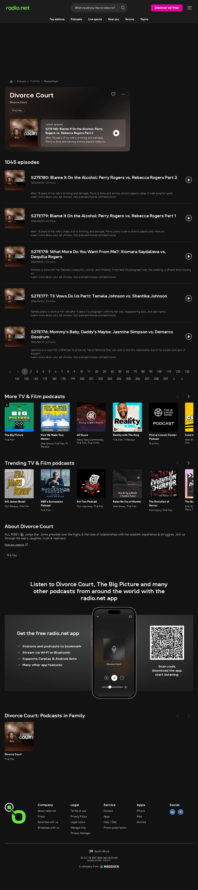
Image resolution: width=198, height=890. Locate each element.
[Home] (11, 81)
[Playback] (116, 133)
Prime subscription (115, 827)
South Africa (101, 851)
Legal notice (78, 822)
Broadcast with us (48, 827)
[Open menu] (189, 7)
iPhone (141, 811)
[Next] (188, 394)
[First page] (10, 372)
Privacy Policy (79, 816)
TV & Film (17, 111)
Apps (107, 816)
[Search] (123, 7)
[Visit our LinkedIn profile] (172, 812)
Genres (129, 19)
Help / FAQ (110, 822)
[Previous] (177, 394)
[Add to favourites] (113, 94)
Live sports (95, 19)
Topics (144, 19)
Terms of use (78, 811)
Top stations (57, 19)
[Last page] (182, 379)
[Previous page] (18, 372)
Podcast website (14, 545)
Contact (108, 811)
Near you (113, 19)
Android (141, 822)
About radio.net (47, 811)
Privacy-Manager (81, 833)
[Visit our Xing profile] (180, 812)
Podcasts (76, 19)
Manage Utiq (78, 827)
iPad (139, 816)
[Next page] (174, 379)
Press (41, 816)
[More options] (123, 94)
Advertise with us (48, 822)
